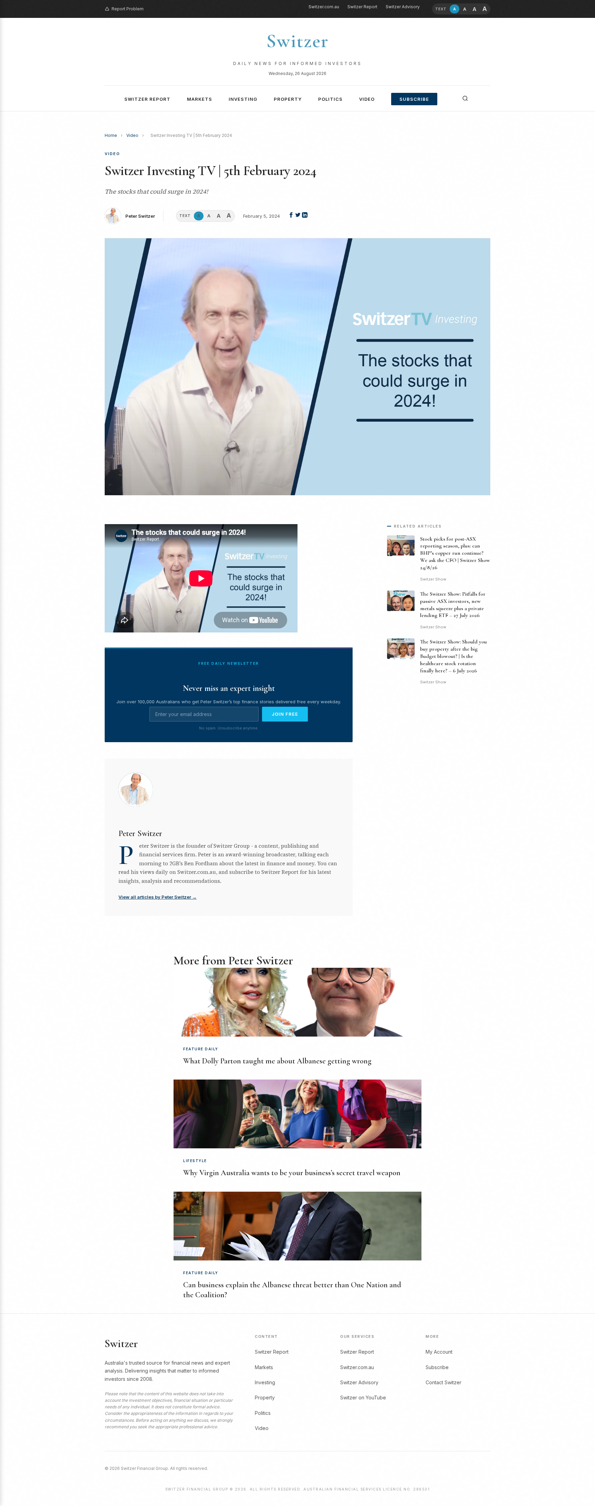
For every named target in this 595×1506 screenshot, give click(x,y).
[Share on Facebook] (291, 216)
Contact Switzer (443, 1382)
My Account (439, 1352)
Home (111, 135)
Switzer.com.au (324, 6)
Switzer (297, 41)
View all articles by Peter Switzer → (157, 897)
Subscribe (414, 99)
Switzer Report (362, 6)
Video (367, 99)
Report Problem (128, 8)
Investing (243, 99)
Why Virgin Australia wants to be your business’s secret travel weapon (291, 1172)
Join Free (285, 714)
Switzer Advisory (403, 6)
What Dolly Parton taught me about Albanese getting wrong (277, 1061)
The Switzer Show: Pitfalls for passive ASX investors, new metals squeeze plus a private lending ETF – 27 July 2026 (453, 605)
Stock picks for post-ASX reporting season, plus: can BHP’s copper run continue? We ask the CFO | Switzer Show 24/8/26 (455, 553)
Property (288, 99)
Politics (330, 99)
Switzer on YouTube (363, 1397)
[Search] (465, 98)
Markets (199, 99)
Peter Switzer (140, 216)
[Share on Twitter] (298, 216)
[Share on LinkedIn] (304, 216)
